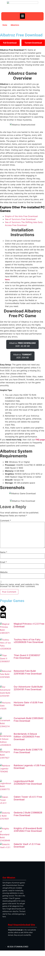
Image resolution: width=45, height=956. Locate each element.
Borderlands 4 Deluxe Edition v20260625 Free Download (27, 736)
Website (3, 572)
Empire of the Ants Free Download (21, 216)
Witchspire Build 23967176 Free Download (28, 751)
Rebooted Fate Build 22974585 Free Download (28, 672)
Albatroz (22, 344)
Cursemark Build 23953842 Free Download (28, 719)
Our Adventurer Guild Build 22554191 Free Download (28, 688)
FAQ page (40, 439)
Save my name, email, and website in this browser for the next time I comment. (19, 585)
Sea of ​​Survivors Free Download (20, 219)
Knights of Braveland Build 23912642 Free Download (28, 829)
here (7, 279)
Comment (5, 521)
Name (3, 552)
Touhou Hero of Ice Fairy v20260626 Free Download (28, 641)
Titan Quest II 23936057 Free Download (27, 656)
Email (3, 562)
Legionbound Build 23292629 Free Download (28, 782)
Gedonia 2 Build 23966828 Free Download (28, 814)
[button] (22, 16)
